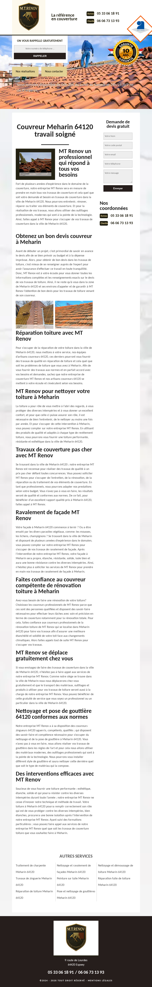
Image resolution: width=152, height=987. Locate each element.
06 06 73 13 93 (108, 21)
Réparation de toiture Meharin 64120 (34, 894)
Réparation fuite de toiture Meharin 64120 (114, 882)
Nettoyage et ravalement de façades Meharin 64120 (74, 869)
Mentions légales (100, 981)
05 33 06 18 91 (108, 14)
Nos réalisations (25, 71)
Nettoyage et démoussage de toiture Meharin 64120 (115, 869)
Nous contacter (54, 71)
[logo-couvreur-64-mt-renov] (28, 17)
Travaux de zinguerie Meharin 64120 (34, 882)
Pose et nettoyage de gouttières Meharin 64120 (76, 894)
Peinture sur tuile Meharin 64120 (73, 882)
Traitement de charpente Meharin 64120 (31, 869)
